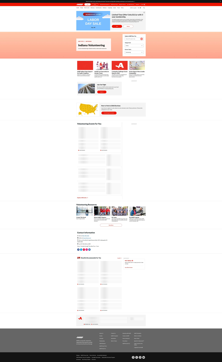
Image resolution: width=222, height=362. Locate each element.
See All (118, 258)
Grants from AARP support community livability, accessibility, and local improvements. (136, 75)
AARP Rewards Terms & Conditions (83, 357)
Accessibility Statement (102, 355)
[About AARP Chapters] (102, 211)
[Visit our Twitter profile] (136, 357)
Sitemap (78, 355)
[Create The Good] (84, 211)
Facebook (78, 249)
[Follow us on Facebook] (133, 357)
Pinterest (84, 249)
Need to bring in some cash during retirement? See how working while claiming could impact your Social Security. (110, 1)
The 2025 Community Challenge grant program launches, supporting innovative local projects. (119, 75)
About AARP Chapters (100, 217)
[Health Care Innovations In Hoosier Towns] (102, 65)
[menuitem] (77, 8)
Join (117, 26)
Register (137, 4)
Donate (100, 335)
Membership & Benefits (104, 4)
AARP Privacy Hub (84, 355)
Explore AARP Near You (130, 36)
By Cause (114, 217)
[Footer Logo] (84, 337)
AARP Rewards (131, 4)
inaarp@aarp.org (87, 238)
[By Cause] (120, 211)
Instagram (87, 249)
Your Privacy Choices (86, 359)
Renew (128, 26)
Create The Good (81, 217)
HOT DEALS (128, 260)
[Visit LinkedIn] (143, 357)
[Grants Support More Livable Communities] (137, 65)
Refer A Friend (114, 340)
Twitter (81, 249)
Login (142, 4)
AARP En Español (114, 335)
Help (138, 7)
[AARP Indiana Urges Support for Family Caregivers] (85, 65)
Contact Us (113, 333)
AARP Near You (102, 348)
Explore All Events (82, 197)
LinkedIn (89, 249)
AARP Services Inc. (126, 343)
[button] (144, 8)
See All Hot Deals (128, 267)
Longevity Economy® (138, 347)
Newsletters (113, 338)
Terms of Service (92, 355)
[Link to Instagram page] (140, 357)
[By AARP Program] (137, 211)
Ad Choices (78, 359)
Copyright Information (96, 357)
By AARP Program (134, 217)
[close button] (144, 12)
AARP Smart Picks (114, 4)
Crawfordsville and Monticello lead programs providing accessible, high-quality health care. (101, 75)
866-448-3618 (86, 235)
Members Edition (122, 4)
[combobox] (134, 39)
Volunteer (101, 338)
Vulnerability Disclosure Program (108, 357)
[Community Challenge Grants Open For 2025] (120, 65)
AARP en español (133, 7)
